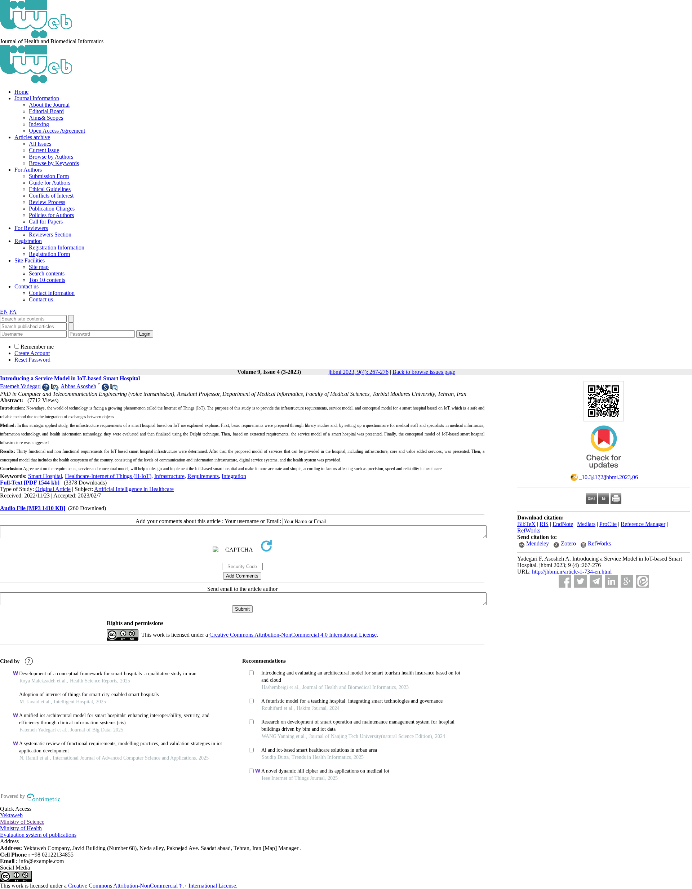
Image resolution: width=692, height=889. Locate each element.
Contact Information (52, 293)
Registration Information (56, 247)
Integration (234, 476)
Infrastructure (169, 476)
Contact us (26, 286)
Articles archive (32, 137)
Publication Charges (52, 208)
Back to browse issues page (423, 372)
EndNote (563, 524)
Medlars (586, 524)
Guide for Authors (49, 183)
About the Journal (49, 105)
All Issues (40, 144)
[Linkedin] (611, 581)
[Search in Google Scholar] (45, 389)
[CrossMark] (604, 471)
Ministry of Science (22, 822)
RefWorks (528, 530)
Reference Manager (643, 524)
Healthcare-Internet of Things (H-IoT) (108, 476)
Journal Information (36, 98)
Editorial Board (46, 111)
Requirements (203, 476)
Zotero (568, 543)
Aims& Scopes (46, 118)
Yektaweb (11, 815)
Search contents (47, 273)
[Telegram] (596, 581)
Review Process (47, 202)
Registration (28, 241)
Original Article (53, 489)
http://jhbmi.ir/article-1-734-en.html (572, 572)
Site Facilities (29, 260)
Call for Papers (46, 221)
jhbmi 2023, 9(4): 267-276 (358, 372)
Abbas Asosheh (78, 386)
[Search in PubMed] (54, 389)
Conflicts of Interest (51, 196)
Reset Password (32, 360)
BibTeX (526, 524)
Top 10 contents (47, 280)
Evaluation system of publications (38, 835)
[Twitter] (580, 581)
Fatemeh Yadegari (20, 386)
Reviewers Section (50, 234)
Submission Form (49, 176)
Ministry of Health (21, 828)
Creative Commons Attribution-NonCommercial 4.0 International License (293, 635)
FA (13, 312)
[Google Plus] (627, 581)
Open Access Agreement (57, 131)
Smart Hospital (45, 476)
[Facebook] (565, 581)
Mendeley (537, 543)
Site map (39, 267)
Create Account (32, 353)
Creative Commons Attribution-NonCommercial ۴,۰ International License (152, 886)
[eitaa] (642, 581)
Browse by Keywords (54, 163)
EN (4, 312)
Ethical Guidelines (50, 189)
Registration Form (49, 254)
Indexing (39, 124)
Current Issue (44, 150)
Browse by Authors (51, 157)
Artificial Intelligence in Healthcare (134, 489)
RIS (544, 524)
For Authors (28, 170)
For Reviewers (31, 228)
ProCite (608, 524)
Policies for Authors (51, 215)
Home (21, 92)
